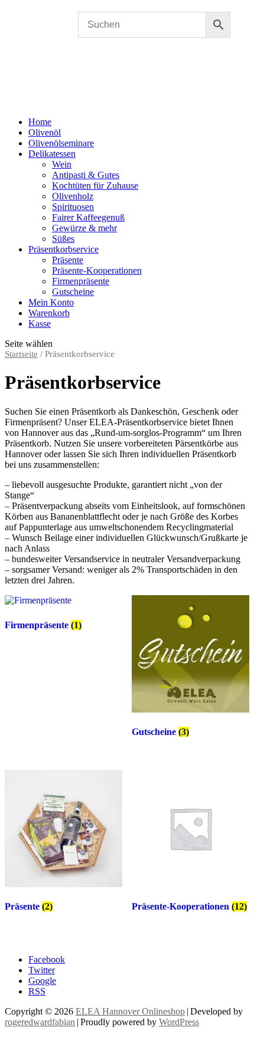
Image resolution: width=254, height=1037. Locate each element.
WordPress (179, 1022)
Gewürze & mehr (84, 228)
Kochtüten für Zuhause (95, 186)
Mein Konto (51, 302)
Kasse (39, 324)
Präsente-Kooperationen (97, 270)
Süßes (63, 239)
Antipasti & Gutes (85, 175)
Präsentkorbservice (63, 249)
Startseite (21, 354)
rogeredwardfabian (40, 1022)
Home (39, 122)
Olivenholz (72, 196)
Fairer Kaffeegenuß (88, 217)
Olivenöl (44, 132)
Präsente (67, 260)
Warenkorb (49, 313)
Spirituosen (73, 207)
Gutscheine (73, 292)
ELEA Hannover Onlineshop (130, 1011)
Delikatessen (52, 154)
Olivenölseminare (61, 143)
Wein (61, 164)
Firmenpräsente (80, 281)
